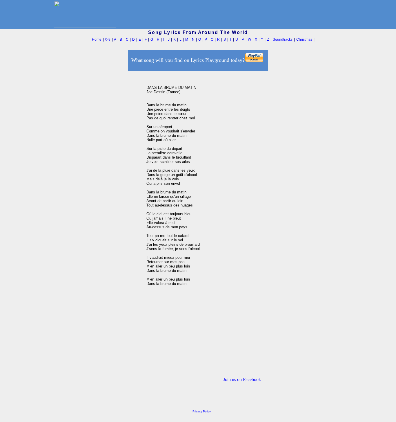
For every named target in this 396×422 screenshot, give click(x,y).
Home (96, 39)
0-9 (107, 39)
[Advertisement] (116, 159)
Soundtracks (283, 39)
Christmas (304, 39)
